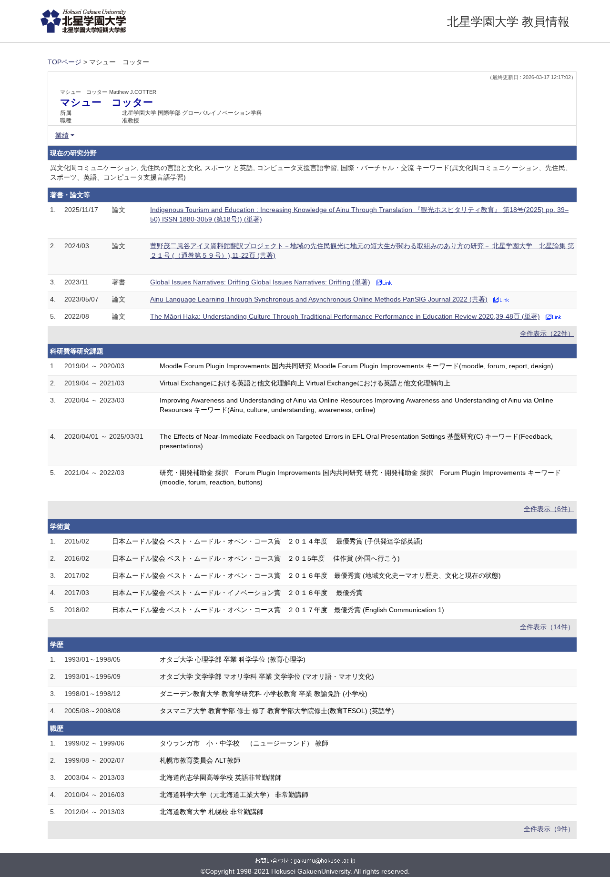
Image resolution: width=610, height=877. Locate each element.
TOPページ (64, 62)
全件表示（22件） (547, 333)
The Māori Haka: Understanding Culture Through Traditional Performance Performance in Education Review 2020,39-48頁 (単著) (345, 316)
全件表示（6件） (549, 509)
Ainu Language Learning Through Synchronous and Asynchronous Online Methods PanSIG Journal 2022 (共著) (319, 299)
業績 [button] (62, 135)
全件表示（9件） (549, 829)
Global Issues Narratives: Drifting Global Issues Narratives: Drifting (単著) (260, 282)
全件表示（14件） (547, 627)
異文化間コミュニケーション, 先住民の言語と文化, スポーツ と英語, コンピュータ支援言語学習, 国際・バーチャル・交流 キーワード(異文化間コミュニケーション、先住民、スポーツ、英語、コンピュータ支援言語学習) (311, 172)
